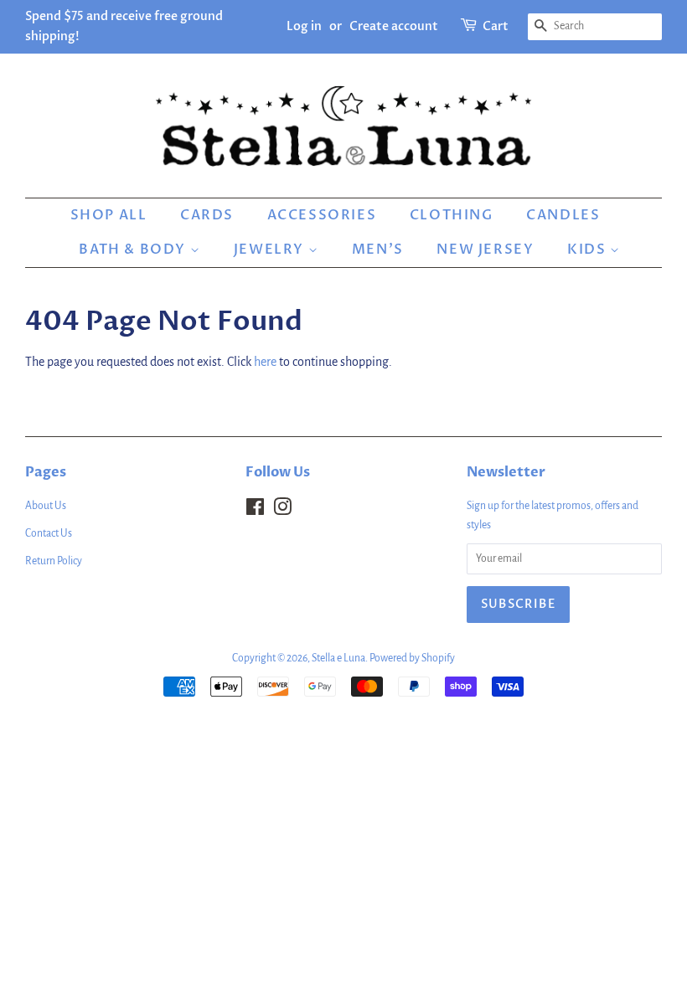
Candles (563, 215)
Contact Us (48, 533)
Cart (496, 26)
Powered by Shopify (412, 658)
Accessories (322, 215)
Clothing (451, 215)
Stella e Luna (338, 658)
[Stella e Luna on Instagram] (282, 511)
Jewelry (271, 249)
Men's (378, 249)
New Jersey (485, 249)
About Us (45, 506)
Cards (207, 215)
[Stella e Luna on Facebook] (255, 511)
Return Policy (53, 561)
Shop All (108, 215)
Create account (393, 26)
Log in (304, 26)
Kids (588, 249)
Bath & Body (134, 249)
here (265, 361)
